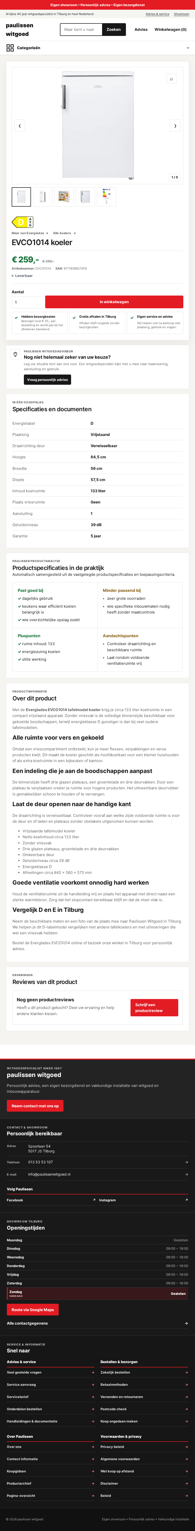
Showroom (181, 14)
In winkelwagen (114, 301)
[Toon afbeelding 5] (106, 197)
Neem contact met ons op (35, 1105)
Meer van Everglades (28, 233)
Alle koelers (62, 233)
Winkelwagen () (171, 29)
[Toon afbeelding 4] (85, 197)
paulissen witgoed (19, 29)
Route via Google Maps (33, 1309)
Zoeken (114, 29)
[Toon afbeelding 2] (42, 197)
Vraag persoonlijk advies (47, 380)
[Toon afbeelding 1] (21, 197)
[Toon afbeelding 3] (64, 197)
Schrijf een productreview (149, 1007)
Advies (141, 29)
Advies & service (157, 14)
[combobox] (81, 29)
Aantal (18, 291)
